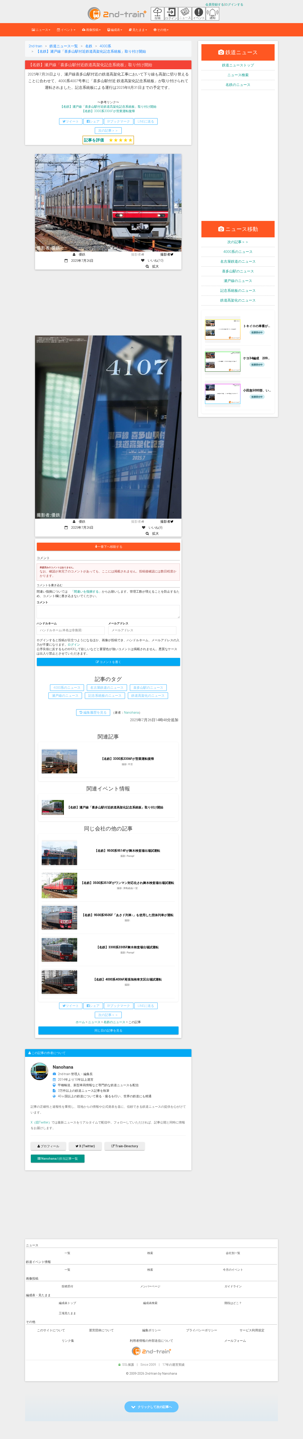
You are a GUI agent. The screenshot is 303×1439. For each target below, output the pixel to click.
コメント (42, 602)
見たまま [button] (138, 30)
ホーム (80, 1022)
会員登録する (214, 4)
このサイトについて (51, 1330)
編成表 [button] (115, 30)
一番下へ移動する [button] (110, 546)
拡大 (154, 266)
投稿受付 (67, 1286)
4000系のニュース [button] (67, 688)
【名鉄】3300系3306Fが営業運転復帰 (108, 111)
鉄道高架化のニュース (238, 300)
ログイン (74, 644)
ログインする (234, 4)
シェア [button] (95, 121)
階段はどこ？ (233, 1303)
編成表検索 (150, 1303)
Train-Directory (126, 1146)
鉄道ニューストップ (238, 65)
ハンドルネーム (47, 623)
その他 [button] (161, 30)
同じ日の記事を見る (108, 1030)
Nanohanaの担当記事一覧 (59, 1158)
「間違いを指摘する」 (86, 591)
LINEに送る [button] (146, 121)
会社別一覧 (233, 1253)
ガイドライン (233, 1286)
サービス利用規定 (252, 1330)
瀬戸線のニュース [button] (65, 696)
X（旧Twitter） (41, 1122)
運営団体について (101, 1330)
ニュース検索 (238, 75)
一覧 (67, 1253)
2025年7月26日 (80, 261)
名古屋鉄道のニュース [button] (107, 688)
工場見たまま (67, 1313)
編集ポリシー (151, 1330)
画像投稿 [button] (91, 30)
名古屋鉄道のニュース (238, 261)
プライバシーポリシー (201, 1330)
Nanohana (131, 712)
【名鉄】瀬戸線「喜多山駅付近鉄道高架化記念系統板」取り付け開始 (108, 106)
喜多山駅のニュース (238, 271)
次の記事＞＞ (238, 242)
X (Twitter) (87, 1146)
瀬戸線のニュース (238, 281)
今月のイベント (233, 1269)
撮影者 (165, 254)
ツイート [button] (72, 121)
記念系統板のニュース (238, 290)
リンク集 (68, 1340)
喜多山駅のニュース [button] (148, 688)
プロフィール (49, 1146)
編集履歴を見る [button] (95, 713)
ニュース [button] (41, 30)
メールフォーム (235, 1340)
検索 (150, 1253)
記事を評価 (94, 140)
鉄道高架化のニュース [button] (148, 696)
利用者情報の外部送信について (151, 1340)
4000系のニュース (238, 252)
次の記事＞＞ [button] (108, 131)
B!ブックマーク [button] (118, 121)
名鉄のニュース (114, 1022)
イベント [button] (66, 30)
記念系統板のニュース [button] (105, 696)
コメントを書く (110, 662)
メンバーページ (150, 1286)
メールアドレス (118, 623)
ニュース (94, 1022)
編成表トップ (67, 1303)
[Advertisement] (108, 303)
